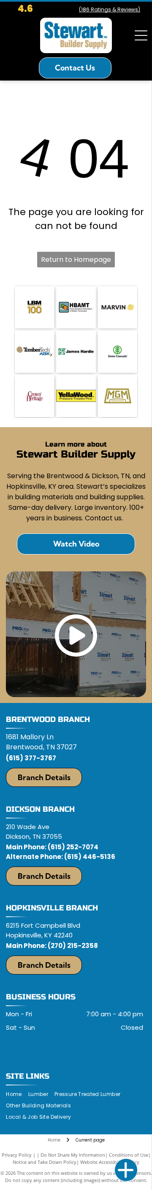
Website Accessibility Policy (109, 1162)
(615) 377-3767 (31, 758)
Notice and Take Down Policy (44, 1162)
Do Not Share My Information (73, 1155)
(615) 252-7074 (73, 847)
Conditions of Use (128, 1155)
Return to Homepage (76, 259)
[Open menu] (141, 35)
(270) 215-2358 (73, 945)
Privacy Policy (17, 1155)
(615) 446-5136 (89, 856)
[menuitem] (17, 1094)
